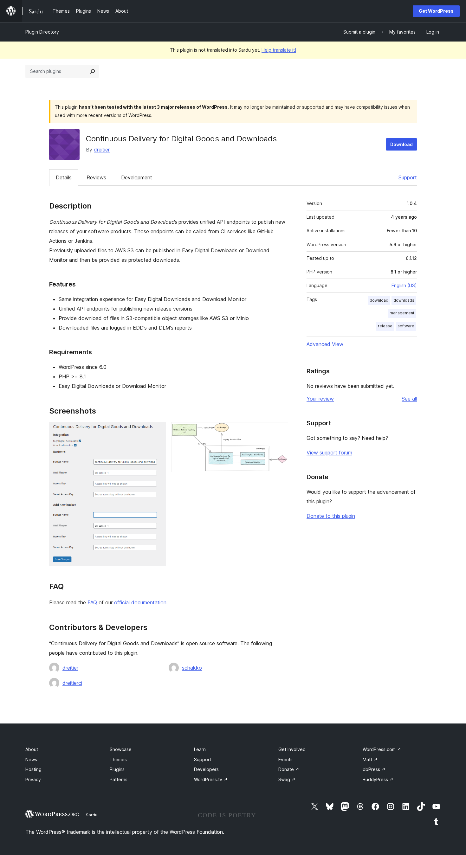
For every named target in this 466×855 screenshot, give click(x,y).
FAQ (92, 602)
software (406, 326)
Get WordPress (436, 11)
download (379, 300)
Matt (370, 759)
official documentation (140, 602)
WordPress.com (382, 749)
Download (401, 144)
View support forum (329, 452)
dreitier (102, 149)
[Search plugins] (92, 71)
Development (136, 177)
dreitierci (72, 683)
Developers (206, 769)
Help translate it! (279, 50)
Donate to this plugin (331, 516)
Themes (118, 759)
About (31, 749)
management (402, 313)
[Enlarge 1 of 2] (157, 431)
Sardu (91, 814)
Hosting (33, 769)
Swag (286, 779)
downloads (403, 300)
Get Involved (292, 749)
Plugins (117, 769)
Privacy (33, 779)
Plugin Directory (42, 32)
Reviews (96, 177)
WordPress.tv (211, 779)
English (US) (404, 285)
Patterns (118, 779)
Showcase (121, 749)
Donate (288, 769)
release (385, 326)
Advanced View (325, 344)
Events (285, 759)
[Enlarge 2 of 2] (279, 431)
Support (407, 177)
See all (409, 398)
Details (64, 177)
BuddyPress (378, 779)
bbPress (374, 769)
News (31, 759)
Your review (320, 398)
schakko (192, 668)
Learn (200, 749)
